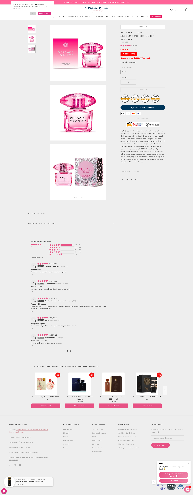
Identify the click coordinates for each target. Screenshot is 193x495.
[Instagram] (15, 465)
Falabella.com (67, 429)
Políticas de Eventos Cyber (127, 437)
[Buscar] (181, 9)
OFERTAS (144, 16)
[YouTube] (20, 465)
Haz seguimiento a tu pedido (127, 429)
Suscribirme (160, 445)
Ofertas (94, 437)
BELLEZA (56, 16)
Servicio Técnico (97, 448)
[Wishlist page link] (171, 10)
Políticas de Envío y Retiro (41, 223)
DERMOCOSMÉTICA (70, 16)
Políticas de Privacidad (126, 440)
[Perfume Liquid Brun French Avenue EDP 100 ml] (113, 384)
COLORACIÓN (86, 16)
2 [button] (70, 351)
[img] (43, 264)
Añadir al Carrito (45, 406)
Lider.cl (65, 448)
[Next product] (165, 390)
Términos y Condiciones (126, 444)
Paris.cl (65, 437)
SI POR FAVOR (44, 14)
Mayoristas (95, 444)
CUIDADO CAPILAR (102, 16)
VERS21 (124, 72)
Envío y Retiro (97, 440)
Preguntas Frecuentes (99, 433)
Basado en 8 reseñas (38, 247)
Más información (130, 179)
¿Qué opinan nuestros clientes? (128, 448)
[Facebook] (132, 171)
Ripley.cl (66, 433)
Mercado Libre (68, 440)
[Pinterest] (138, 171)
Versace (143, 27)
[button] (126, 46)
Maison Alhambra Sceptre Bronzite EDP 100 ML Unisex (30, 481)
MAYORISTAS (155, 17)
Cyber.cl (66, 444)
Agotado (143, 90)
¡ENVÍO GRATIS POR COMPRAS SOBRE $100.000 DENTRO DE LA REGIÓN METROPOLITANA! (96, 2)
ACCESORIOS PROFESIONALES (125, 16)
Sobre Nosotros (97, 429)
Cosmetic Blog (97, 451)
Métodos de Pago (36, 213)
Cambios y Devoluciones (126, 433)
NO (33, 14)
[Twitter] (135, 171)
